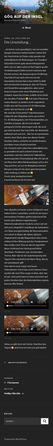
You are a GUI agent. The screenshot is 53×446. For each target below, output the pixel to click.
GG (28, 38)
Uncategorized (17, 363)
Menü (28, 27)
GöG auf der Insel (23, 17)
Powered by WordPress (15, 439)
